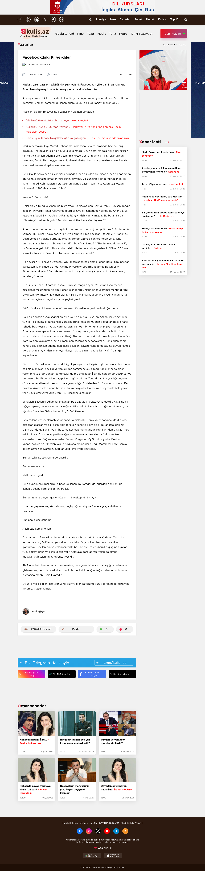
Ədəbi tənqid (64, 33)
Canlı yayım (172, 33)
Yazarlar (125, 19)
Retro (123, 33)
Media (101, 33)
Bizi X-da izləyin (121, 674)
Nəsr (113, 19)
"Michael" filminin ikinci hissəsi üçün (57, 120)
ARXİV (93, 823)
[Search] (185, 19)
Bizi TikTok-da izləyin (63, 674)
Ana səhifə (169, 44)
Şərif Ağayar (38, 611)
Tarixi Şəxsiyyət (141, 33)
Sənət (138, 19)
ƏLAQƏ (84, 823)
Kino (80, 33)
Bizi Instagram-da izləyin (33, 674)
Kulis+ (162, 19)
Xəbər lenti (150, 141)
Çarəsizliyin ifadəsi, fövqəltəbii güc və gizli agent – (77, 138)
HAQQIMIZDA (70, 823)
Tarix (112, 33)
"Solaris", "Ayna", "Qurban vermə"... (73, 129)
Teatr (90, 33)
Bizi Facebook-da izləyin (93, 674)
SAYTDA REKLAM (109, 823)
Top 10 (174, 19)
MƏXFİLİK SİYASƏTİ (132, 823)
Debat (150, 19)
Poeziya (101, 19)
